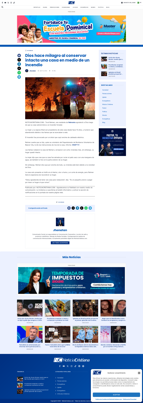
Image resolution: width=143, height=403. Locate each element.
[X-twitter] (8, 3)
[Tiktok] (14, 3)
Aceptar (116, 395)
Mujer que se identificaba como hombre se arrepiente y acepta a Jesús (113, 320)
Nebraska (71, 122)
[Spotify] (83, 366)
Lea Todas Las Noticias (60, 242)
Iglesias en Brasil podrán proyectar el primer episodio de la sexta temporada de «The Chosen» (85, 320)
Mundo (93, 7)
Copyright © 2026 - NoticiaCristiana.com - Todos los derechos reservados (71, 401)
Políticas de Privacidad (129, 399)
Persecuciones (54, 7)
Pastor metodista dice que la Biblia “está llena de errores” (57, 346)
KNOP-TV (75, 145)
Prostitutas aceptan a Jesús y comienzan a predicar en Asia (116, 66)
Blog (107, 7)
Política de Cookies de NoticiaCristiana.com (109, 399)
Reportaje (37, 7)
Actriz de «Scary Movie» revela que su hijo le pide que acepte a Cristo (116, 60)
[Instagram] (11, 3)
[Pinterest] (79, 366)
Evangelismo (66, 7)
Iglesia (45, 7)
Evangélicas (84, 7)
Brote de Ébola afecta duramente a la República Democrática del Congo (85, 346)
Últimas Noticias (109, 53)
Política (101, 7)
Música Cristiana (107, 104)
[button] (139, 373)
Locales (75, 7)
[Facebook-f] (2, 3)
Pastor (104, 108)
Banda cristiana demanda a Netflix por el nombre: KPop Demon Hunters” (113, 346)
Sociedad (30, 50)
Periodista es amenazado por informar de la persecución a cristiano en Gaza (29, 346)
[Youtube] (5, 3)
